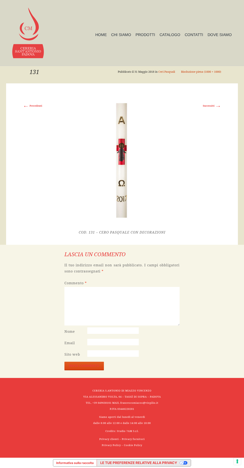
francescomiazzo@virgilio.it (139, 402)
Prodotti (145, 35)
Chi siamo (121, 35)
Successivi (212, 105)
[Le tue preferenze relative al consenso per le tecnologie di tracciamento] (237, 461)
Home (101, 35)
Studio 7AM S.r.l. (128, 431)
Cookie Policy (133, 445)
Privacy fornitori (133, 439)
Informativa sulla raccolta (75, 463)
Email (69, 343)
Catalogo (170, 35)
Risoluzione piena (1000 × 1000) (201, 71)
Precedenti (32, 105)
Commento (75, 283)
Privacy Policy (111, 445)
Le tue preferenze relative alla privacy (138, 463)
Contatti (194, 35)
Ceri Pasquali (166, 71)
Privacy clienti (109, 439)
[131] (122, 159)
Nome (69, 331)
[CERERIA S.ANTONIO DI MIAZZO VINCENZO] (28, 33)
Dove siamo (220, 35)
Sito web (72, 354)
